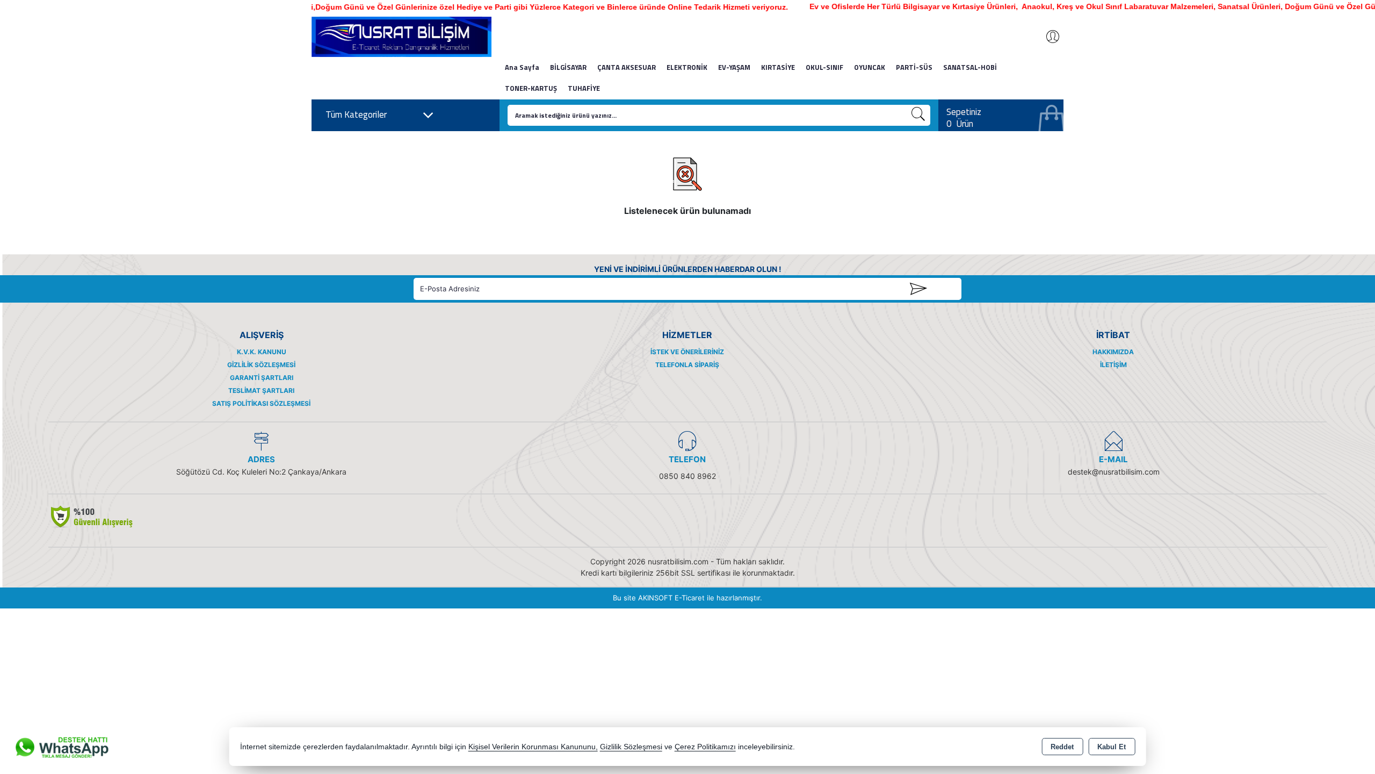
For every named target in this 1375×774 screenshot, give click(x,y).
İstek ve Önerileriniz (687, 352)
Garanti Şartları (261, 378)
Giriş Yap (1047, 36)
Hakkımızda (1113, 352)
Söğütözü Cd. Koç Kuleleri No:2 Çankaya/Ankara (261, 471)
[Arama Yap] (918, 115)
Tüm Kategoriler (356, 114)
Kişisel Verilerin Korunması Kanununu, (533, 747)
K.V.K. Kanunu (261, 352)
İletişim (1113, 365)
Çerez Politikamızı (705, 747)
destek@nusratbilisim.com (1114, 471)
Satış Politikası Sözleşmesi (261, 403)
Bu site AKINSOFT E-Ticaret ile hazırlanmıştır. (687, 597)
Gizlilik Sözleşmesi (261, 365)
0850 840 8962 (687, 476)
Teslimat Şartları (261, 390)
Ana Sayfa (522, 67)
